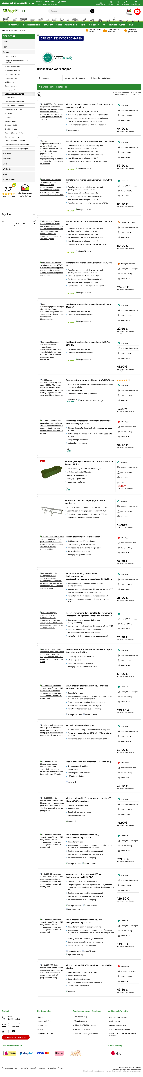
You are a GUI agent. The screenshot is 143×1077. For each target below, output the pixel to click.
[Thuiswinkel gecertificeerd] (129, 12)
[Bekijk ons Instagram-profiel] (3, 1031)
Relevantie (120, 94)
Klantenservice (13, 1026)
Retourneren (42, 1025)
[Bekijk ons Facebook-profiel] (8, 1031)
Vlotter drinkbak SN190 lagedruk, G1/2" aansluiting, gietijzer (89, 966)
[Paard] (6, 19)
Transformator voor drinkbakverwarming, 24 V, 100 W (90, 141)
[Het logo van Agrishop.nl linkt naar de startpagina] (25, 11)
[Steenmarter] (107, 19)
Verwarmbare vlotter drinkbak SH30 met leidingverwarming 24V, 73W (84, 921)
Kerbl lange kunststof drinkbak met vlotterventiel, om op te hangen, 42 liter (88, 422)
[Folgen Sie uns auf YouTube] (13, 1031)
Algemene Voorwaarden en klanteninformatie (19, 1068)
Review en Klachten (45, 1033)
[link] (49, 78)
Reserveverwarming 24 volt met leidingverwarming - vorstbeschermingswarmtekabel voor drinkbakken (89, 614)
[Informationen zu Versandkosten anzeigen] (116, 1053)
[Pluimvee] (47, 19)
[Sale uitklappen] (134, 25)
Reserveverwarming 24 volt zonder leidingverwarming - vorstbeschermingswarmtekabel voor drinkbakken (89, 576)
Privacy (61, 1068)
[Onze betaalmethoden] (43, 1053)
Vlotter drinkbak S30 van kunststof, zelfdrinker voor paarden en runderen (89, 105)
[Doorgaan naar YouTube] (137, 12)
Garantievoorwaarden (117, 1025)
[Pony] (14, 19)
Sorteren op (119, 92)
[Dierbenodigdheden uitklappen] (42, 25)
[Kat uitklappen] (106, 25)
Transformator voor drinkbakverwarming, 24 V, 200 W (89, 181)
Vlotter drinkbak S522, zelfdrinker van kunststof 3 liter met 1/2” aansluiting (88, 799)
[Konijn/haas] (67, 19)
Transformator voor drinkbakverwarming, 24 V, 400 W (89, 264)
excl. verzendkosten (128, 131)
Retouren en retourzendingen (132, 1071)
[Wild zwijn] (75, 19)
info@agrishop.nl (51, 4)
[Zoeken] (92, 11)
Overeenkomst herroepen (15, 1037)
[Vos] (92, 19)
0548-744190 (14, 1018)
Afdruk (42, 1068)
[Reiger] (114, 19)
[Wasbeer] (100, 19)
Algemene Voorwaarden (118, 1017)
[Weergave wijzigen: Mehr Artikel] (39, 94)
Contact (40, 1017)
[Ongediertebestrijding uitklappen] (78, 25)
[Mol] (121, 19)
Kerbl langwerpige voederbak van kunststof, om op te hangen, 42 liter (89, 462)
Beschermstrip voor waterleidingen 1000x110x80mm (90, 380)
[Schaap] (32, 19)
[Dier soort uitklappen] (100, 25)
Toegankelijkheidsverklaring (119, 1029)
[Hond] (54, 19)
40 (135, 94)
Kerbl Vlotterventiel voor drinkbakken (83, 536)
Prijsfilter (7, 214)
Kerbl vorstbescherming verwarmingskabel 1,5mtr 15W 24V (88, 305)
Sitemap (40, 1029)
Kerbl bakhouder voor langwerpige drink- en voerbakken (85, 501)
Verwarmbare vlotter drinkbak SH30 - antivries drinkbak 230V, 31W (87, 687)
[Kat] (62, 19)
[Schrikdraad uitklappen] (21, 25)
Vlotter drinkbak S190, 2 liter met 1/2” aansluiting (88, 761)
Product (135, 92)
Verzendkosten (137, 1067)
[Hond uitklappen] (86, 25)
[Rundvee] (24, 19)
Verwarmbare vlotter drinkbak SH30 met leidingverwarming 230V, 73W (84, 875)
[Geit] (40, 19)
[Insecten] (138, 19)
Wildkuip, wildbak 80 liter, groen (80, 725)
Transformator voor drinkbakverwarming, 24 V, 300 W (89, 222)
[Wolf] (83, 19)
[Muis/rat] (127, 19)
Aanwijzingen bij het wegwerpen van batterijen (123, 1034)
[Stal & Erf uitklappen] (54, 25)
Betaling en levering (116, 1021)
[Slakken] (133, 19)
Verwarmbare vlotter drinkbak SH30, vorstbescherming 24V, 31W (82, 836)
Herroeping (51, 1068)
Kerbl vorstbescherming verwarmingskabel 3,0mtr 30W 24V (88, 343)
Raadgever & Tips (44, 1021)
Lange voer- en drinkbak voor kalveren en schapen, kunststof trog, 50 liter (89, 650)
